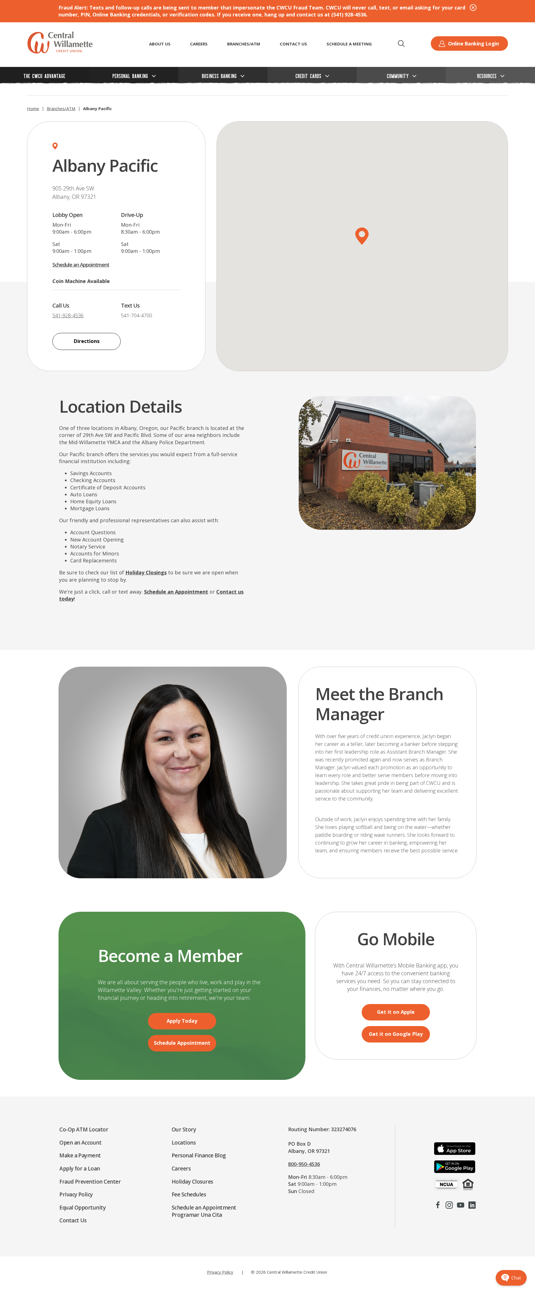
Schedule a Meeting (349, 44)
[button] (401, 43)
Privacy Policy (220, 1272)
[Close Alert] (473, 7)
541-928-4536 (68, 315)
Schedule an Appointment (80, 264)
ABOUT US (160, 44)
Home (33, 108)
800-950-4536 (304, 1164)
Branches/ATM (243, 44)
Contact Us (293, 44)
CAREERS (199, 44)
